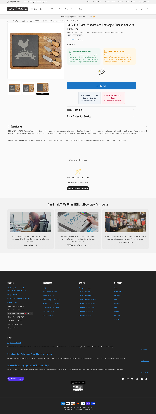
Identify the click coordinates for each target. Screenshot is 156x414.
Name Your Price (124, 242)
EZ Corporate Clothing (74, 407)
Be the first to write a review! (78, 188)
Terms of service (88, 409)
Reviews (117, 303)
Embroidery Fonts (85, 292)
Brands (120, 2)
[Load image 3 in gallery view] (42, 88)
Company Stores (143, 2)
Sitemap (117, 319)
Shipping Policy (48, 311)
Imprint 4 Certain (14, 342)
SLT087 (79, 35)
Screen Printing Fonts (86, 311)
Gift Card (117, 292)
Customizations (110, 2)
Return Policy (48, 315)
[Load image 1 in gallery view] (14, 88)
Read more (119, 32)
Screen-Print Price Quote (52, 303)
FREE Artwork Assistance (76, 245)
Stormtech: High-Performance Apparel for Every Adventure (29, 353)
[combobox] (108, 9)
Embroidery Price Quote (51, 300)
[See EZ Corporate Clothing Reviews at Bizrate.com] (78, 391)
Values (116, 311)
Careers (117, 315)
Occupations (130, 2)
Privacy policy (78, 409)
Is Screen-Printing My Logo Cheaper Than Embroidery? (28, 365)
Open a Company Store (51, 307)
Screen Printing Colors (87, 307)
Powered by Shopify (86, 407)
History (117, 296)
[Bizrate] (153, 413)
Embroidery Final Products (88, 300)
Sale (88, 2)
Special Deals (97, 2)
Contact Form (29, 245)
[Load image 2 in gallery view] (28, 88)
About (116, 288)
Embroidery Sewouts (86, 296)
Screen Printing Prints (86, 315)
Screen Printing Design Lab (88, 303)
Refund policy (68, 409)
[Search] (136, 9)
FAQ (44, 288)
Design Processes (85, 288)
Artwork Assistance (50, 292)
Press (116, 300)
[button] (36, 9)
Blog (116, 307)
